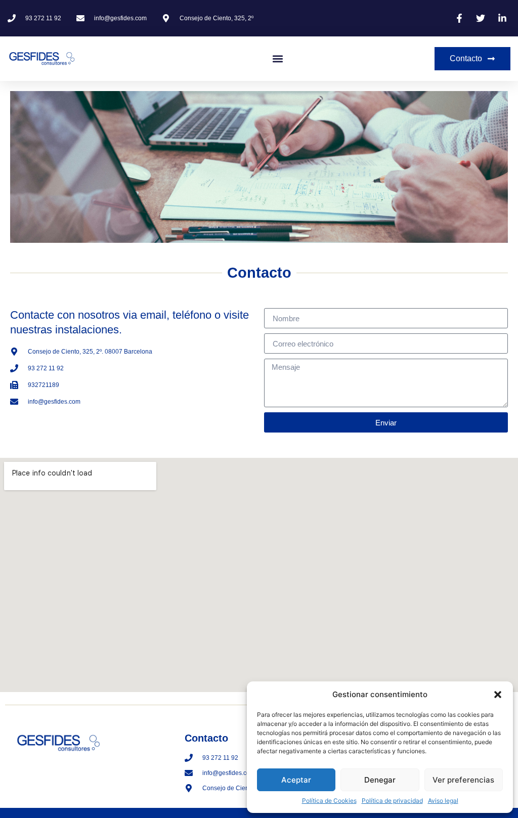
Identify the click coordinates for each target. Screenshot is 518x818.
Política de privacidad (392, 800)
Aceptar (296, 780)
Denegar (380, 780)
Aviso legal (443, 800)
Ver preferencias (463, 780)
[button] (498, 695)
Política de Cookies (329, 800)
